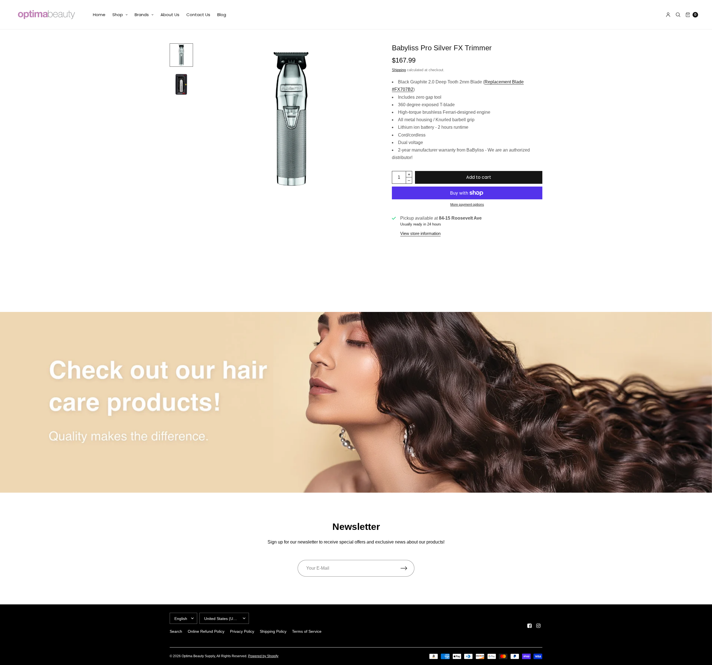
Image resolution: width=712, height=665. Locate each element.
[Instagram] (538, 625)
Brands (142, 15)
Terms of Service (307, 631)
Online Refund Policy (206, 631)
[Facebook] (529, 625)
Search (176, 631)
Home (99, 15)
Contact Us (198, 15)
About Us (169, 15)
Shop (117, 15)
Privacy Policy (242, 631)
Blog (221, 15)
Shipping (399, 70)
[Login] (668, 14)
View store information (420, 233)
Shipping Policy (273, 631)
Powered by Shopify (263, 656)
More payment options (467, 205)
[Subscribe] (407, 568)
